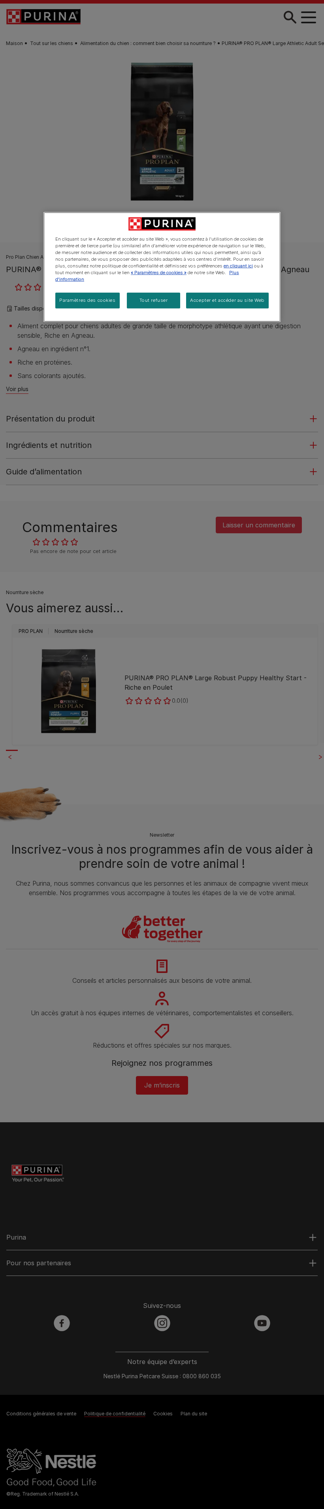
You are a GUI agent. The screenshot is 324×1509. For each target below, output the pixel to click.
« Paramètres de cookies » (158, 272)
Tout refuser (153, 300)
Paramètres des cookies (87, 300)
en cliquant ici (238, 266)
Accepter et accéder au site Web (227, 300)
